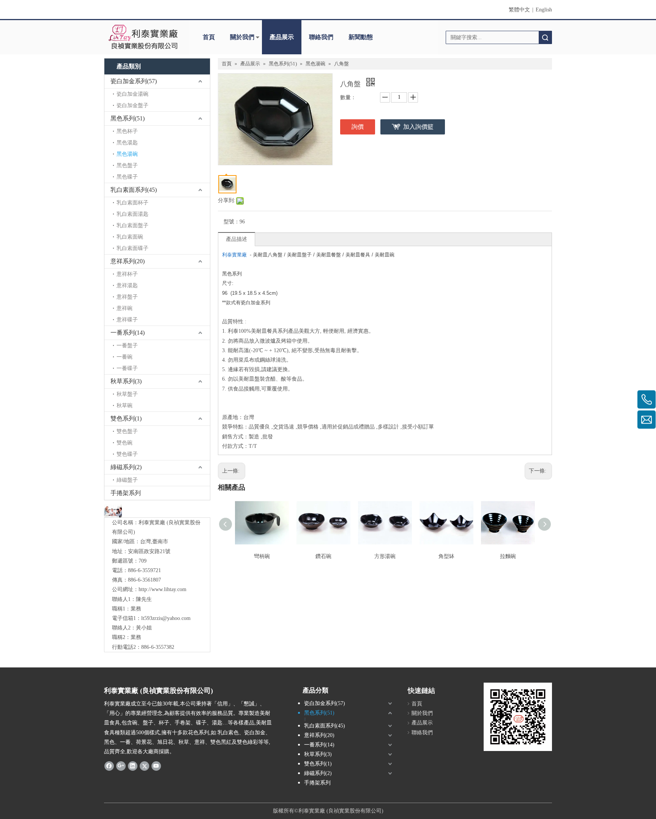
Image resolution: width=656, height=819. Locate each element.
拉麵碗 (508, 556)
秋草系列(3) (126, 381)
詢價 (358, 126)
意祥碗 (124, 308)
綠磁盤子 (127, 480)
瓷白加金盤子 (132, 105)
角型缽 (446, 556)
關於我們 (242, 37)
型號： (232, 222)
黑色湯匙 (127, 142)
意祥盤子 (127, 297)
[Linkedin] (132, 765)
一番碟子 (127, 368)
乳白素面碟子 (132, 248)
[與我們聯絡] (113, 510)
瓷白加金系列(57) (133, 81)
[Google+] (121, 765)
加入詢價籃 (418, 126)
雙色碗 (124, 443)
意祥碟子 (127, 320)
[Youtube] (156, 765)
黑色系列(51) (127, 118)
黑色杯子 (127, 131)
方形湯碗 (385, 556)
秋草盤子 (127, 394)
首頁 (209, 37)
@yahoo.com (176, 618)
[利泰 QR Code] (518, 717)
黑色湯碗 (127, 154)
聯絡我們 (321, 37)
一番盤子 (127, 345)
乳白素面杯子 (132, 203)
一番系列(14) (127, 332)
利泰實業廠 (234, 255)
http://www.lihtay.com (162, 589)
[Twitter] (144, 765)
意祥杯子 (127, 274)
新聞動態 (360, 37)
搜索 (545, 37)
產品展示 (282, 37)
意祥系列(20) (127, 261)
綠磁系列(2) (126, 467)
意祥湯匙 (127, 285)
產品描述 (236, 239)
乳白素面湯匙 (132, 214)
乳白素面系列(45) (133, 190)
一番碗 (124, 357)
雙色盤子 (127, 431)
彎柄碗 (262, 556)
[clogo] (143, 37)
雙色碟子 (127, 454)
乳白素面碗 (130, 237)
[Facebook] (109, 765)
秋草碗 (124, 405)
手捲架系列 (125, 493)
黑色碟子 (127, 177)
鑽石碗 (323, 556)
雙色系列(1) (126, 418)
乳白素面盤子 (132, 225)
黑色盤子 (127, 165)
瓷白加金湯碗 (132, 94)
